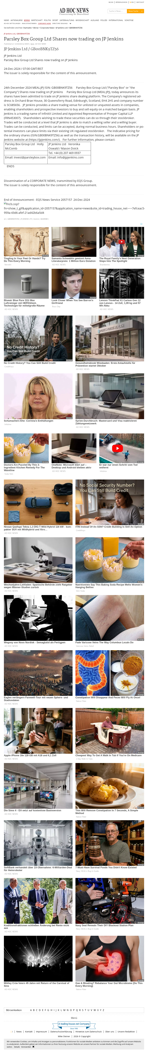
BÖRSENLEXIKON (121, 2)
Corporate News (47, 27)
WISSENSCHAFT (82, 20)
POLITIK (47, 20)
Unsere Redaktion (126, 1031)
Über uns (109, 1031)
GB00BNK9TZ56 (23, 34)
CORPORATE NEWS (44, 23)
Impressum (41, 1031)
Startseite (27, 27)
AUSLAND (95, 20)
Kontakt (29, 1031)
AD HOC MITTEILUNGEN (12, 23)
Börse (35, 27)
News (19, 1031)
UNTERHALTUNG (67, 20)
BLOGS (111, 2)
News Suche (133, 11)
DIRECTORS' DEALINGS (59, 23)
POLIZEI (103, 20)
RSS (132, 2)
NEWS (6, 20)
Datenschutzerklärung (61, 1031)
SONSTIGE (129, 20)
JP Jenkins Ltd (9, 34)
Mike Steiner (64, 1036)
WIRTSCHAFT (36, 20)
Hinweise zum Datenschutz (88, 1031)
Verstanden (26, 1047)
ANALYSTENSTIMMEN (29, 23)
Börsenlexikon (14, 1010)
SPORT (55, 20)
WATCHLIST (140, 2)
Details (17, 1047)
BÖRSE (27, 20)
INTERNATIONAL (116, 20)
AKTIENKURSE (17, 20)
